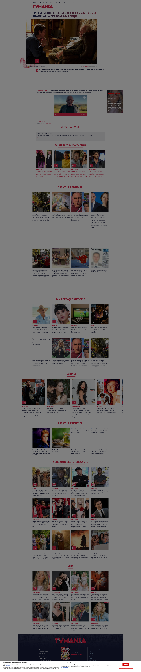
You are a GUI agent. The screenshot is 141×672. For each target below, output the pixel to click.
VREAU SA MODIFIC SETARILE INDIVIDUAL (126, 668)
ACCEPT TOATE (126, 664)
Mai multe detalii (8, 665)
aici (50, 668)
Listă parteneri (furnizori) (64, 667)
